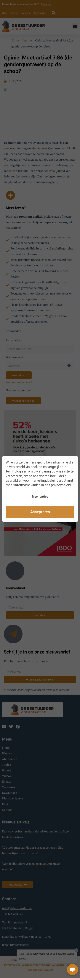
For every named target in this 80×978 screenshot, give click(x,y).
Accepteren (40, 512)
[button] (72, 969)
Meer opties (40, 496)
